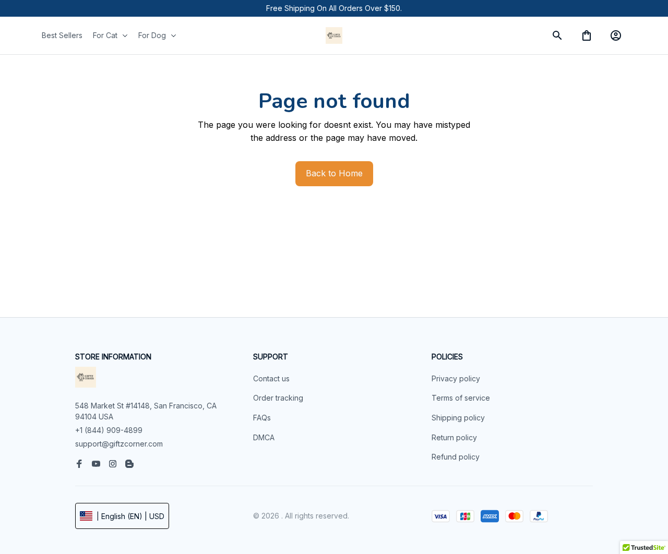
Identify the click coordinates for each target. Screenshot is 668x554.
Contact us (271, 378)
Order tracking (278, 397)
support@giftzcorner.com (119, 443)
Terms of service (461, 397)
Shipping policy (458, 417)
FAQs (262, 417)
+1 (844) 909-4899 (108, 430)
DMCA (264, 437)
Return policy (454, 437)
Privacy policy (456, 378)
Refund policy (456, 456)
